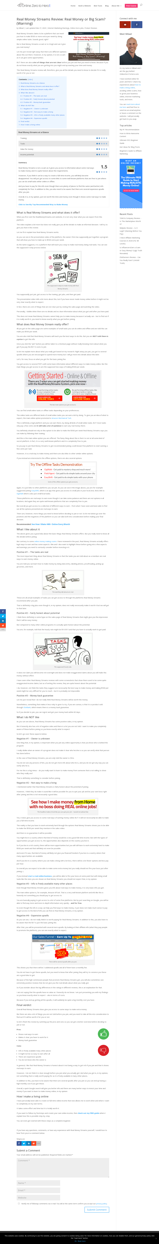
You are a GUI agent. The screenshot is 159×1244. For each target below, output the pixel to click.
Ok (76, 1241)
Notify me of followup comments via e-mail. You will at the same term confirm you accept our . (64, 1203)
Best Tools (98, 6)
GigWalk (20, 493)
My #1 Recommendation (129, 129)
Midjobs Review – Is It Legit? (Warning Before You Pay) (131, 231)
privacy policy (101, 1203)
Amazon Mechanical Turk (61, 418)
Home (73, 6)
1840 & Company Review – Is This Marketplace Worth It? (130, 221)
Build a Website (84, 6)
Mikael (21, 28)
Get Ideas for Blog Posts (130, 147)
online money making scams (45, 541)
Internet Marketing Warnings (58, 28)
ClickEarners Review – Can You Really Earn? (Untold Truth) (130, 260)
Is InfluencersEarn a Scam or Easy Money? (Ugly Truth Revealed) (131, 250)
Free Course (131, 6)
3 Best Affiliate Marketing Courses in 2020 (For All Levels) (130, 241)
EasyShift (35, 490)
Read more (82, 1241)
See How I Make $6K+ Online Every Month (51, 524)
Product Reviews (91, 28)
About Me (115, 6)
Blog (107, 6)
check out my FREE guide (88, 1113)
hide (30, 80)
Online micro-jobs (77, 28)
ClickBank (27, 707)
